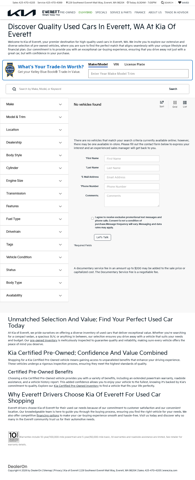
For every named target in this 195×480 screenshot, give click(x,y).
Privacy (58, 470)
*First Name (92, 158)
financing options (48, 415)
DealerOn (36, 470)
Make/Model (98, 64)
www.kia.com (170, 470)
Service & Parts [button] (121, 12)
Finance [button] (140, 12)
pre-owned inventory (43, 340)
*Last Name (92, 167)
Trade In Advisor (176, 12)
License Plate (135, 64)
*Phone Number (90, 186)
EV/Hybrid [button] (85, 12)
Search (173, 89)
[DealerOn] (17, 466)
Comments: (92, 195)
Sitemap (47, 470)
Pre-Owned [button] (68, 12)
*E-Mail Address (90, 177)
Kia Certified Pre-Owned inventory (76, 386)
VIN (116, 64)
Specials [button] (101, 12)
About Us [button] (155, 12)
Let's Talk (103, 237)
